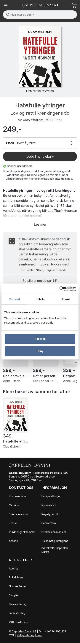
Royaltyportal (49, 514)
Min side (14, 505)
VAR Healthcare (18, 622)
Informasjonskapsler (53, 532)
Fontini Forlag (17, 613)
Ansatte (13, 540)
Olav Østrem (33, 120)
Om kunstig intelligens (54, 540)
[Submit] (7, 14)
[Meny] (5, 5)
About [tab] (66, 299)
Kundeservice (17, 496)
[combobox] (40, 14)
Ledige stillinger (51, 496)
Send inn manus (18, 514)
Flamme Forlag (18, 604)
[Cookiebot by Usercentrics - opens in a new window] (59, 288)
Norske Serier (17, 586)
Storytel (13, 595)
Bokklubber (16, 577)
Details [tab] (40, 299)
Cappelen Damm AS (24, 631)
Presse (13, 523)
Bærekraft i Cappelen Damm (54, 549)
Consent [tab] (14, 299)
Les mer (40, 224)
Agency (13, 568)
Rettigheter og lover (29, 635)
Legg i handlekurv (40, 156)
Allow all (40, 338)
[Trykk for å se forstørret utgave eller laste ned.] (40, 56)
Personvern (48, 523)
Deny (40, 351)
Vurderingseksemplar (22, 532)
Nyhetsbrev (48, 505)
